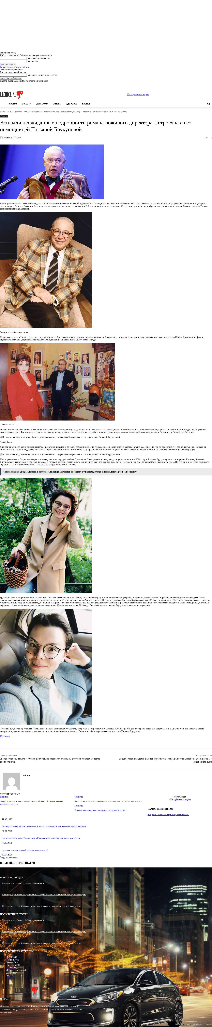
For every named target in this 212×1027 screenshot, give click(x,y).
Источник (5, 736)
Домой (3, 112)
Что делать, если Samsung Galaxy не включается (168, 815)
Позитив (18, 112)
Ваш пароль (32, 61)
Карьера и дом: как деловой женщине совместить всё (25, 850)
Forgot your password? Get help (14, 67)
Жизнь (10, 112)
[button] (208, 103)
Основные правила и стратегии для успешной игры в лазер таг (100, 810)
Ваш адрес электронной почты (42, 75)
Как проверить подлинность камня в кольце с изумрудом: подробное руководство (108, 801)
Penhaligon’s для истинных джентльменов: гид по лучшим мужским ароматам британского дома (44, 826)
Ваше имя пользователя (38, 58)
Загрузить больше (8, 857)
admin (9, 137)
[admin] (2, 137)
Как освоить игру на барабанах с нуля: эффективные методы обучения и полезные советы (41, 838)
